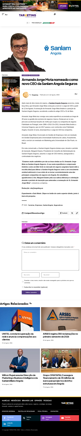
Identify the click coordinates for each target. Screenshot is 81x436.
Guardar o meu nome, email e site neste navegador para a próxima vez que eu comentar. (49, 281)
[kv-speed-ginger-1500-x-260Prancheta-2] (50, 228)
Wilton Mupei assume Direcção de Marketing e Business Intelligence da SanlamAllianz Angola (20, 378)
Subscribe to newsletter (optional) (36, 287)
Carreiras (31, 205)
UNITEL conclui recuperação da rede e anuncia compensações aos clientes (19, 336)
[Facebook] (11, 418)
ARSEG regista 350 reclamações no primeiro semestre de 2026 (60, 335)
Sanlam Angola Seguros (58, 103)
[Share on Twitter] (72, 213)
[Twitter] (30, 418)
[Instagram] (50, 418)
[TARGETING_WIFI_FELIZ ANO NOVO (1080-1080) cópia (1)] (40, 5)
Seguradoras (58, 205)
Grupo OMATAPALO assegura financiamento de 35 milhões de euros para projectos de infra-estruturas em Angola (58, 379)
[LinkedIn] (11, 424)
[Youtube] (69, 418)
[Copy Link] (77, 213)
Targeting (35, 95)
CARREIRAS (25, 75)
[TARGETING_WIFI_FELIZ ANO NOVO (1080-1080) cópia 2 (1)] (11, 94)
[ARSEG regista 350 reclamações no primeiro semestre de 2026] (61, 319)
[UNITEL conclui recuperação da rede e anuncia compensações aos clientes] (20, 319)
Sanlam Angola (48, 205)
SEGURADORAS (34, 75)
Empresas (38, 205)
